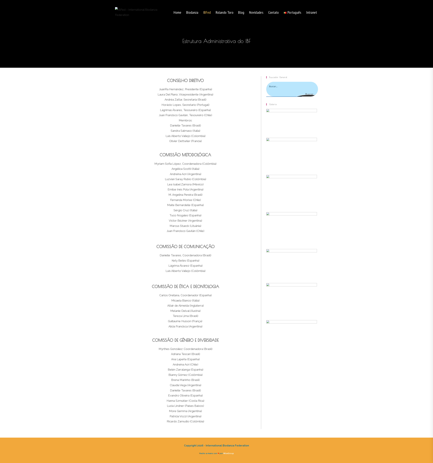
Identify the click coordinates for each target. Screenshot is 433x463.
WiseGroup (228, 453)
